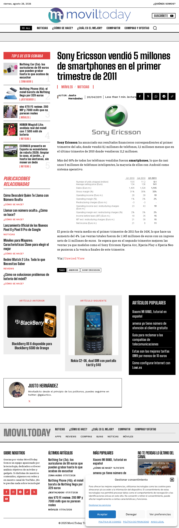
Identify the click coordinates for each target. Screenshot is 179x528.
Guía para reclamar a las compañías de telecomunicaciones (147, 339)
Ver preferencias (160, 514)
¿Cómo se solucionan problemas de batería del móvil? (26, 276)
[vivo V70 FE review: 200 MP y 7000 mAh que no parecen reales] (10, 111)
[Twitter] (147, 96)
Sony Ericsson (91, 270)
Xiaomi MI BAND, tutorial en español (110, 461)
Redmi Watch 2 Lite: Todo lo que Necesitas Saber (24, 261)
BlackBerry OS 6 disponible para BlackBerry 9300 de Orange (32, 346)
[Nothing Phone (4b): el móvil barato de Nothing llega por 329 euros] (10, 93)
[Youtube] (6, 499)
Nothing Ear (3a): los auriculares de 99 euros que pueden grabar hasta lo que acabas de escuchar (34, 70)
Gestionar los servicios (100, 505)
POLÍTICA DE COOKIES (110, 522)
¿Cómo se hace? (13, 204)
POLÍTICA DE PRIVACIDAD (136, 522)
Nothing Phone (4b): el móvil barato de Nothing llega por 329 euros (35, 92)
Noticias (25, 139)
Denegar (131, 514)
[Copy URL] (172, 96)
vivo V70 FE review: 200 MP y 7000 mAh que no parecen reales (34, 110)
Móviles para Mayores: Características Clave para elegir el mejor (26, 244)
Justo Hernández (75, 97)
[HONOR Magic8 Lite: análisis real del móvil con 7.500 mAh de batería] (10, 129)
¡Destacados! (27, 99)
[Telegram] (163, 96)
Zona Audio (26, 81)
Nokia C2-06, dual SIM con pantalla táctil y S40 (93, 363)
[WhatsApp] (155, 96)
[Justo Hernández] (57, 97)
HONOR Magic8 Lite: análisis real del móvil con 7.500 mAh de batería (33, 129)
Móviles (25, 117)
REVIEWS (8, 268)
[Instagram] (13, 492)
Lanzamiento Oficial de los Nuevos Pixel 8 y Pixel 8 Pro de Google (25, 227)
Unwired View (74, 258)
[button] (172, 479)
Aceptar (102, 514)
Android (73, 270)
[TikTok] (27, 492)
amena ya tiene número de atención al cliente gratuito (110, 475)
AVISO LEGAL (157, 522)
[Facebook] (139, 96)
